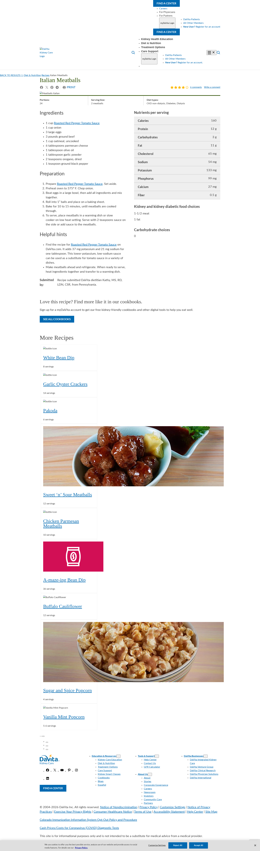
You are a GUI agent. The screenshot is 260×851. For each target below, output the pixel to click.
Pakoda (50, 410)
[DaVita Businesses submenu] (205, 756)
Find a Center (166, 3)
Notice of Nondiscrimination (118, 807)
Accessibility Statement (169, 811)
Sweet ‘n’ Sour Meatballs (67, 494)
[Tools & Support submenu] (157, 756)
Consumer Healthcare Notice (113, 811)
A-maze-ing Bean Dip (64, 580)
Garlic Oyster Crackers (65, 384)
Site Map (211, 811)
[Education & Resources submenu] (118, 756)
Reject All (177, 845)
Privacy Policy (148, 807)
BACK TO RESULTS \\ (11, 75)
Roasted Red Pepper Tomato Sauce (77, 123)
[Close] (255, 845)
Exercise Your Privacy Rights (72, 811)
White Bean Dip (58, 357)
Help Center (195, 811)
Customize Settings (172, 807)
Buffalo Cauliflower (62, 606)
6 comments (196, 87)
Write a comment (212, 87)
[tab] (47, 742)
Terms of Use (143, 811)
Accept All (198, 845)
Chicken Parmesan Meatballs (61, 523)
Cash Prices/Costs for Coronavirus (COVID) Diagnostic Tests (79, 827)
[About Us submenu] (150, 774)
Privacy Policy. (81, 847)
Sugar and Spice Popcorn (67, 690)
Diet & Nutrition (32, 75)
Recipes (46, 75)
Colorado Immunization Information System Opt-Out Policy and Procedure (88, 819)
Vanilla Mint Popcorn (64, 717)
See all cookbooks (57, 319)
